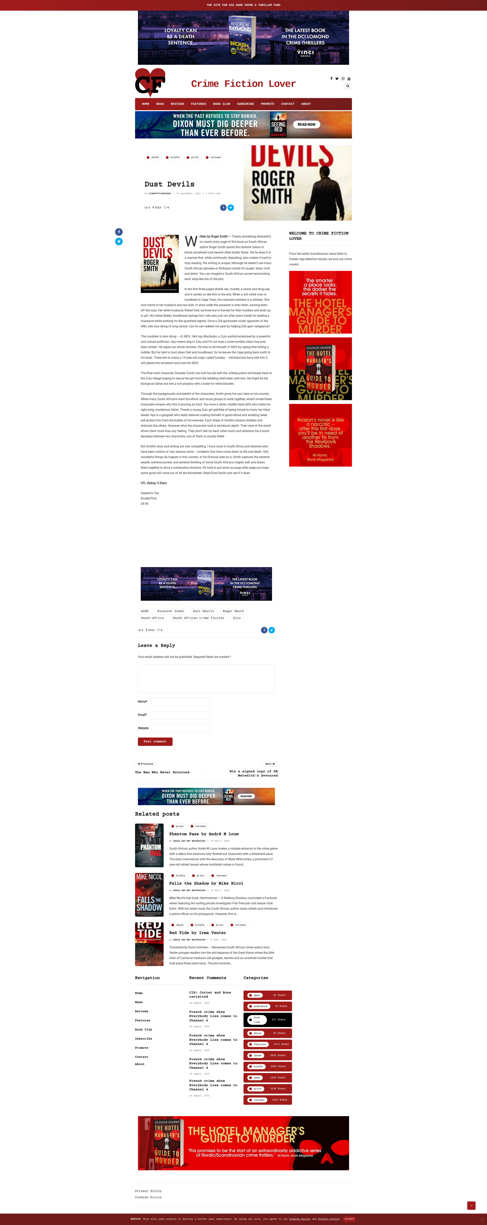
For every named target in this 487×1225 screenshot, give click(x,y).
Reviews (177, 104)
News (160, 104)
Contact (287, 104)
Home (146, 104)
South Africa (152, 618)
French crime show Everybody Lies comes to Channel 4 (213, 1016)
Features (198, 104)
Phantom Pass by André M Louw (204, 834)
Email (142, 715)
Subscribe (245, 104)
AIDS (145, 611)
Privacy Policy (148, 1191)
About (306, 104)
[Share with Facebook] (223, 207)
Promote (267, 104)
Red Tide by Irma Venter (197, 933)
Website (143, 728)
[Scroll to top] (471, 1205)
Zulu (237, 618)
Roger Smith (233, 611)
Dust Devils (203, 611)
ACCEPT (349, 1219)
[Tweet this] (231, 207)
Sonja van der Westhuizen (189, 841)
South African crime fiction (198, 618)
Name (142, 701)
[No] (482, 1219)
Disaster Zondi (171, 611)
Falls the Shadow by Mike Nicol (206, 883)
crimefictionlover (160, 193)
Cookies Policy (148, 1197)
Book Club (221, 104)
